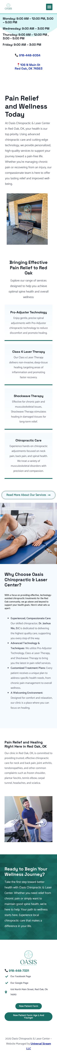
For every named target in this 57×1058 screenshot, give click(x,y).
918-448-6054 (29, 55)
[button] (49, 7)
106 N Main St (30, 65)
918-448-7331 (18, 971)
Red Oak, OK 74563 (28, 68)
